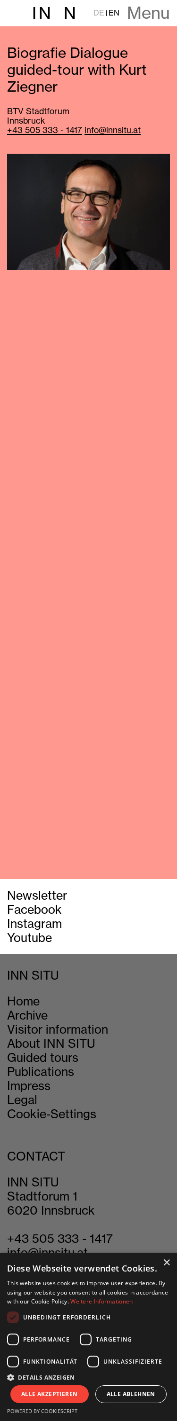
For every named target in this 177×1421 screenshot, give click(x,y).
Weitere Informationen (101, 1301)
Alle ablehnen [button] (131, 1394)
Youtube (29, 938)
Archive (27, 1015)
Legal (22, 1100)
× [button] (166, 1262)
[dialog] (88, 1337)
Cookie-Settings (51, 1114)
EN (114, 12)
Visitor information (57, 1029)
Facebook (34, 910)
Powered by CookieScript (42, 1410)
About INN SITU (51, 1043)
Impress (29, 1086)
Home (23, 1001)
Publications (40, 1072)
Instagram (34, 924)
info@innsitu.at (112, 130)
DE (98, 12)
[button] (88, 1377)
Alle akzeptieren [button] (49, 1394)
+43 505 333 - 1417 (44, 130)
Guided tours (42, 1058)
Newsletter (37, 895)
